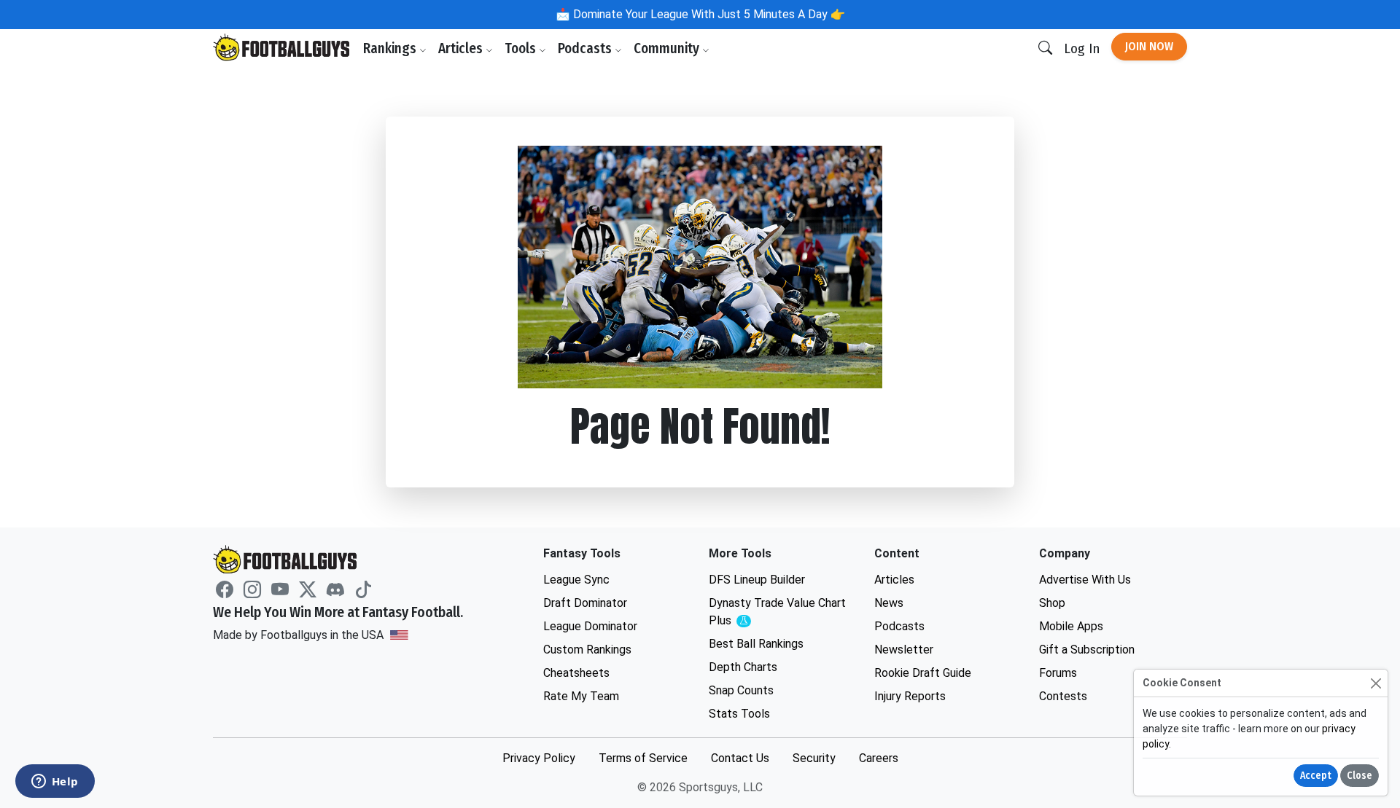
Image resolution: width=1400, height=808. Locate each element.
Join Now (1149, 46)
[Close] (1375, 683)
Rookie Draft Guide (922, 673)
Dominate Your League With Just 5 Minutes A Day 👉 (707, 14)
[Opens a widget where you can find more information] (55, 782)
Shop (1052, 603)
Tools (522, 48)
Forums (1058, 673)
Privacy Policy (538, 758)
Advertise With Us (1085, 580)
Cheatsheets (576, 673)
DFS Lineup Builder (757, 580)
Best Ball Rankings (756, 644)
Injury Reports (910, 696)
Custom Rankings (587, 649)
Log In (1082, 48)
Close (1359, 775)
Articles (462, 48)
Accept (1315, 775)
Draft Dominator (585, 603)
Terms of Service (643, 758)
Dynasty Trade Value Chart (777, 612)
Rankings (391, 48)
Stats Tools (739, 714)
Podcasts (586, 48)
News (888, 603)
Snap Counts (741, 690)
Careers (878, 758)
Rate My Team (581, 696)
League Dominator (590, 626)
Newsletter (903, 649)
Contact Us (740, 758)
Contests (1063, 696)
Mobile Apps (1071, 626)
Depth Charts (743, 667)
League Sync (576, 580)
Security (814, 758)
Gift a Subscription (1087, 649)
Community (668, 48)
